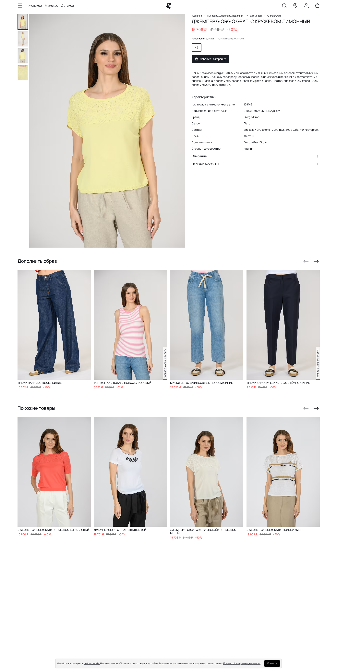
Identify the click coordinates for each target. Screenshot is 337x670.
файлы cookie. (92, 663)
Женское (35, 5)
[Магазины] (295, 6)
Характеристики (204, 97)
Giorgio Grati (274, 15)
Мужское (51, 5)
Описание (199, 156)
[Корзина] (317, 6)
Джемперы (256, 15)
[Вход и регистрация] (306, 6)
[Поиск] (284, 6)
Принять (272, 663)
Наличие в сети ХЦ (205, 164)
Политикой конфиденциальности (241, 663)
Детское (67, 5)
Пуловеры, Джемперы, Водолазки (225, 15)
